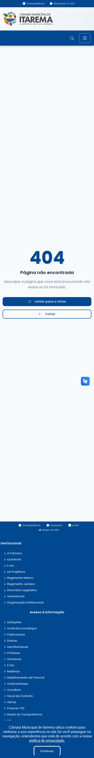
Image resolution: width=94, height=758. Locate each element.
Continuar (47, 751)
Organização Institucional (25, 602)
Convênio (14, 690)
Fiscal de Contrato (20, 696)
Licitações (14, 622)
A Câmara (14, 553)
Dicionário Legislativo (22, 590)
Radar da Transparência (24, 714)
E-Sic (10, 665)
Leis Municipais (17, 647)
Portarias (13, 653)
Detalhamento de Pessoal (25, 677)
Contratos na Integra (22, 628)
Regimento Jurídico (21, 584)
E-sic (10, 565)
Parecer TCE (15, 708)
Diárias (12, 640)
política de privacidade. (47, 740)
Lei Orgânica (16, 571)
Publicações (16, 634)
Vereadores (16, 596)
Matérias (13, 671)
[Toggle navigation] (85, 38)
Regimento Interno (20, 578)
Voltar (50, 314)
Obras (11, 702)
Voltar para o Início (50, 301)
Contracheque (17, 683)
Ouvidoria (14, 559)
